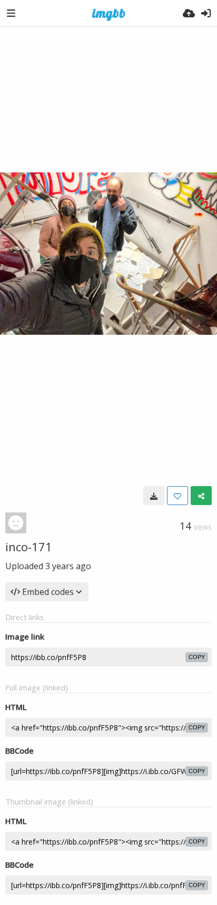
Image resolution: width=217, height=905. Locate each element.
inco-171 (28, 546)
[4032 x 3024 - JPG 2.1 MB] (153, 495)
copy (197, 657)
